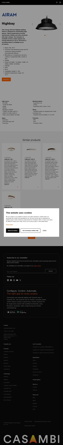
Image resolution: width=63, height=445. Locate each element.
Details (44, 230)
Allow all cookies (12, 230)
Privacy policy (9, 224)
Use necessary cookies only (30, 230)
